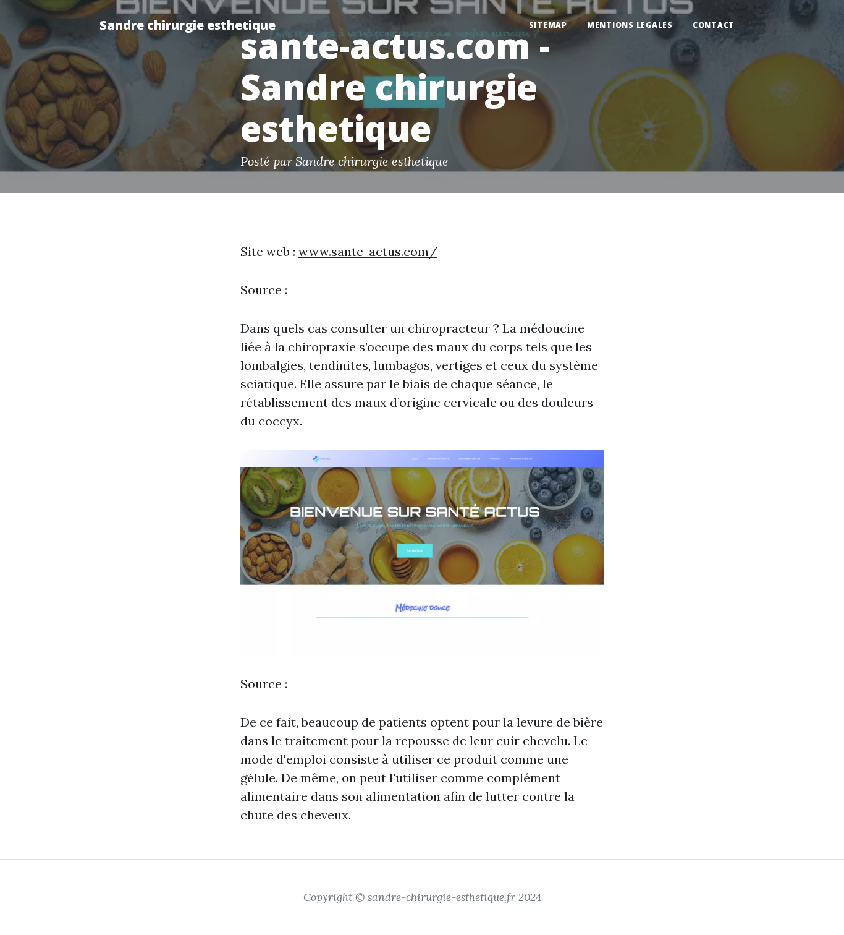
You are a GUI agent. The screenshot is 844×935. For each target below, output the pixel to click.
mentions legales (630, 25)
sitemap (548, 25)
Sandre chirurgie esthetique (187, 25)
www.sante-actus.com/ (367, 251)
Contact (714, 25)
